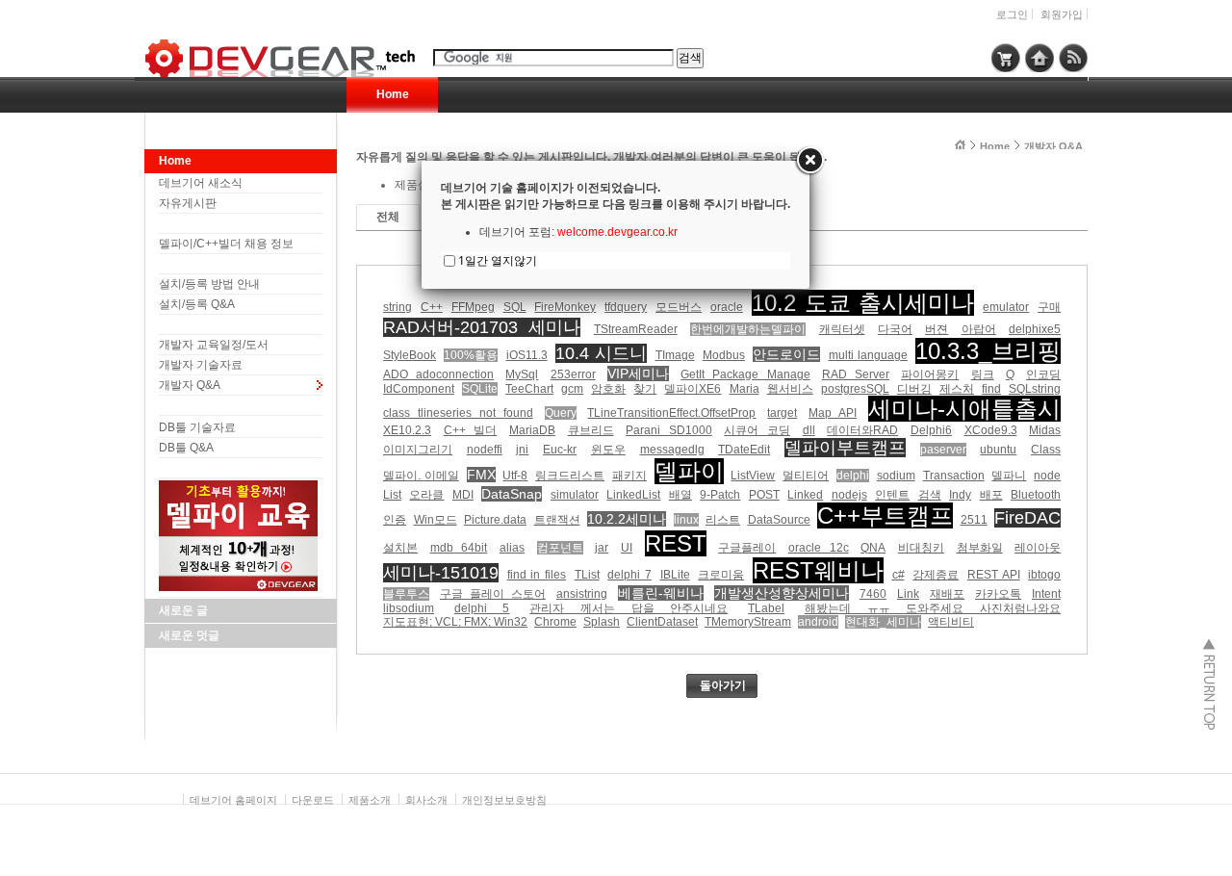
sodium (896, 475)
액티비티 (951, 622)
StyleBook (409, 355)
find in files (536, 574)
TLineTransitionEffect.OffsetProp (671, 413)
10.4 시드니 (601, 353)
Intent (1046, 594)
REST (675, 543)
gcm (572, 389)
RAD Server (855, 374)
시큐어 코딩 (757, 430)
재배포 (947, 594)
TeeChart (529, 389)
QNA (873, 547)
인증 (394, 520)
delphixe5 (1035, 329)
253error (573, 374)
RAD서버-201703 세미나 (481, 327)
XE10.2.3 (407, 430)
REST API (993, 574)
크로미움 (721, 574)
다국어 (895, 329)
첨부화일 (980, 547)
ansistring (581, 594)
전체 (387, 216)
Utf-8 (514, 475)
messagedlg (672, 449)
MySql (521, 374)
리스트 (723, 520)
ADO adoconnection (438, 374)
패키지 (629, 475)
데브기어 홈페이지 (233, 800)
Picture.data (495, 520)
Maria (744, 389)
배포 (991, 495)
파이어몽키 (930, 374)
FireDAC (1027, 518)
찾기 (644, 389)
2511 (974, 520)
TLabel (766, 608)
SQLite (480, 389)
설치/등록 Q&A (197, 304)
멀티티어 (806, 475)
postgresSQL (855, 389)
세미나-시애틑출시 (964, 409)
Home (392, 94)
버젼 (936, 329)
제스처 (956, 389)
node (1047, 475)
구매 (1049, 307)
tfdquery (625, 307)
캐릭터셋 (842, 329)
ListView (753, 475)
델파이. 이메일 (421, 475)
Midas (1045, 430)
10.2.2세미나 (626, 519)
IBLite (675, 574)
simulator (575, 495)
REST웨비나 (818, 570)
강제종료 (935, 574)
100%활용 (471, 355)
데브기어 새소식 (201, 183)
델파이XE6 (692, 389)
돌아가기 (723, 685)
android (818, 622)
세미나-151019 (441, 572)
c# (898, 574)
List (392, 495)
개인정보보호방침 (504, 800)
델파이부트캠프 (845, 447)
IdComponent (418, 389)
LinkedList (633, 495)
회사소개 (426, 800)
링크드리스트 (569, 475)
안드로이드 (786, 354)
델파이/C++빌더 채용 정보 (226, 243)
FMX (481, 474)
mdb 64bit (459, 547)
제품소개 (369, 800)
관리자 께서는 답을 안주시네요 (628, 608)
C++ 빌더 (471, 430)
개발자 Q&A (189, 385)
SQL (514, 307)
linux (686, 520)
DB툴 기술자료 (197, 427)
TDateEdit (744, 449)
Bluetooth (1036, 495)
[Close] (809, 160)
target (782, 413)
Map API (832, 413)
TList (587, 574)
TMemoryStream (748, 622)
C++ (432, 307)
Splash (601, 622)
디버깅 (914, 389)
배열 (680, 495)
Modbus (724, 355)
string (397, 307)
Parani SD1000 (669, 430)
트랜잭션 (557, 520)
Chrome (555, 622)
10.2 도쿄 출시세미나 (863, 303)
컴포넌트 (560, 547)
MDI (463, 495)
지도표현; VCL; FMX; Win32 (455, 622)
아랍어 (979, 329)
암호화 (608, 389)
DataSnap (511, 494)
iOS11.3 (527, 355)
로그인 (1012, 14)
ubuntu (998, 449)
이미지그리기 (417, 449)
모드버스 (678, 307)
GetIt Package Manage (744, 374)
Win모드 (435, 520)
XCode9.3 (990, 430)
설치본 (400, 547)
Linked (805, 495)
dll (809, 430)
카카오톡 (998, 594)
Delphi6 (931, 430)
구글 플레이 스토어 (493, 594)
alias (512, 547)
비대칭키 (921, 547)
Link (908, 594)
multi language (868, 355)
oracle (726, 307)
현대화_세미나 (883, 622)
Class (1046, 449)
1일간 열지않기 (497, 260)
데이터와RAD (862, 430)
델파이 (689, 471)
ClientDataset (662, 622)
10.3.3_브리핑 (988, 351)
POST (764, 495)
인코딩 (1043, 374)
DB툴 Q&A (186, 447)
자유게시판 (188, 203)
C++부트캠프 (885, 515)
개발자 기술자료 (201, 365)
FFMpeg (473, 307)
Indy (960, 495)
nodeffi (484, 449)
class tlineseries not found (458, 413)
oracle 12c (818, 547)
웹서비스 (790, 389)
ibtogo (1044, 574)
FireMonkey (565, 307)
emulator (1006, 307)
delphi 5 (482, 608)
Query (561, 413)
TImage (675, 355)
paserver (943, 449)
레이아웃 (1037, 547)
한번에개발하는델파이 (748, 329)
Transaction (954, 475)
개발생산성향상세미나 (781, 593)
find (991, 389)
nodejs (849, 495)
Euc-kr (560, 449)
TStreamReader (636, 329)
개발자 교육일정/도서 (214, 344)
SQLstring (1035, 389)
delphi (852, 475)
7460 (873, 594)
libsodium (408, 608)
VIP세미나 (638, 373)
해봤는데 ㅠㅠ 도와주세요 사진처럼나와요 (933, 608)
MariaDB (532, 430)
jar (601, 547)
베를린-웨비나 (661, 593)
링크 (982, 374)
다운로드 (313, 800)
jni (522, 449)
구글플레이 (747, 547)
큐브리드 (591, 430)
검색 (929, 495)
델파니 (1008, 475)
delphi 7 (629, 574)
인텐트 (892, 495)
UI (626, 547)
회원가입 (1061, 14)
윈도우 (608, 449)
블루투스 (406, 594)
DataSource (779, 520)
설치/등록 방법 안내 (209, 284)
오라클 (426, 495)
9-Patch (720, 495)
